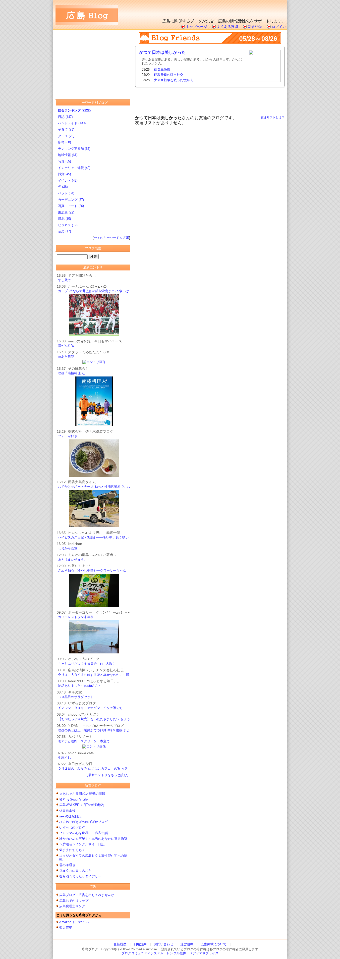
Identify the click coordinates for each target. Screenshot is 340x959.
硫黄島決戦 (162, 69)
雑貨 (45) (64, 174)
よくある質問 (227, 27)
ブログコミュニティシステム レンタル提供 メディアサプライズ (170, 953)
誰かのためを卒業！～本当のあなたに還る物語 (93, 839)
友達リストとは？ (272, 117)
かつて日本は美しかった (162, 52)
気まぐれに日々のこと (75, 870)
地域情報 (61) (67, 155)
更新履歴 (119, 944)
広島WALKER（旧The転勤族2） (84, 805)
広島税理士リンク (72, 906)
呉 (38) (63, 187)
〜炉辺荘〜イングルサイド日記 (82, 844)
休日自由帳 (67, 810)
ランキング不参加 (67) (74, 149)
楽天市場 (65, 927)
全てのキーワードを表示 (111, 238)
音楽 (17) (64, 231)
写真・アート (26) (71, 206)
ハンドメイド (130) (72, 123)
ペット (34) (66, 193)
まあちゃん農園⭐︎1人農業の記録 (82, 794)
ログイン (279, 27)
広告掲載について (214, 944)
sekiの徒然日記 (70, 816)
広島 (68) (64, 142)
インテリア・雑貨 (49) (74, 168)
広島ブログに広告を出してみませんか (86, 895)
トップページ (196, 27)
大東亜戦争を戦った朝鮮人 (173, 80)
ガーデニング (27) (71, 200)
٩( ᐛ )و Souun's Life (73, 799)
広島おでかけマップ (73, 901)
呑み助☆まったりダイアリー (80, 876)
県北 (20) (64, 218)
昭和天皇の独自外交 (168, 75)
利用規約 (140, 944)
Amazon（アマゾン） (75, 922)
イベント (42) (67, 180)
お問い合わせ (163, 944)
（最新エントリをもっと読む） (107, 775)
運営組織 (186, 944)
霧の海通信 (67, 865)
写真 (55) (64, 161)
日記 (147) (65, 117)
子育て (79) (66, 129)
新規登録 (255, 27)
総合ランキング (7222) (74, 110)
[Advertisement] (227, 8)
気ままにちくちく (72, 850)
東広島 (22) (66, 212)
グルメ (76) (66, 136)
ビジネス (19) (67, 225)
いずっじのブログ (72, 827)
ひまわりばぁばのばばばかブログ (83, 822)
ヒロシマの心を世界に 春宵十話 (83, 833)
